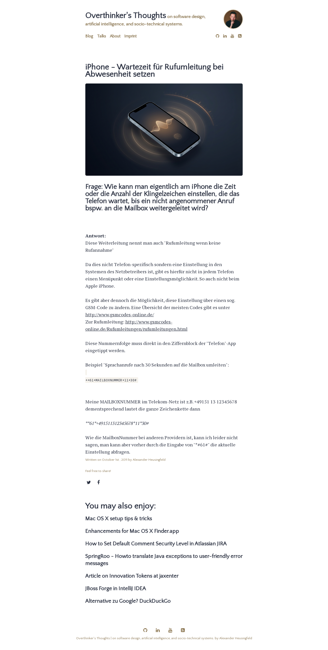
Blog (89, 36)
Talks (101, 36)
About (115, 36)
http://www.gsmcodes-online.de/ (119, 314)
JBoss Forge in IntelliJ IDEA (115, 588)
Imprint (130, 36)
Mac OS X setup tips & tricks (118, 518)
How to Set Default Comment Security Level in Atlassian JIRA (156, 544)
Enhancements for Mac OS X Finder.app (132, 531)
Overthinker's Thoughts (125, 15)
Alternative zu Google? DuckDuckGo (128, 601)
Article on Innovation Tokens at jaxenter (132, 576)
